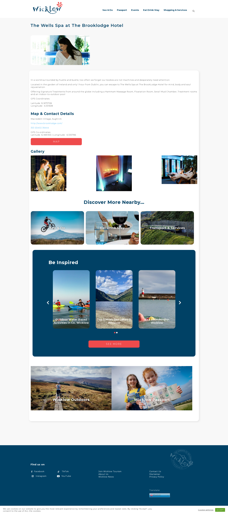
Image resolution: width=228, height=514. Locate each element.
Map (56, 141)
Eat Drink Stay (112, 228)
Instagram (41, 476)
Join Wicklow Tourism (109, 471)
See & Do (57, 228)
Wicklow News (106, 477)
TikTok (65, 471)
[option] (71, 299)
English (157, 495)
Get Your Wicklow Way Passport (71, 321)
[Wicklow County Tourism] (48, 7)
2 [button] (117, 332)
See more (114, 344)
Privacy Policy (156, 477)
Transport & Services (167, 228)
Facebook (39, 471)
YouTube (66, 476)
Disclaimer (154, 474)
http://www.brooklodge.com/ (46, 123)
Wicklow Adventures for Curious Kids (114, 321)
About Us (103, 474)
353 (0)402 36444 (40, 128)
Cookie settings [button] (205, 510)
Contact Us (155, 471)
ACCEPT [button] (220, 510)
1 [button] (114, 332)
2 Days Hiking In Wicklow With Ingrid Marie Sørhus (157, 321)
